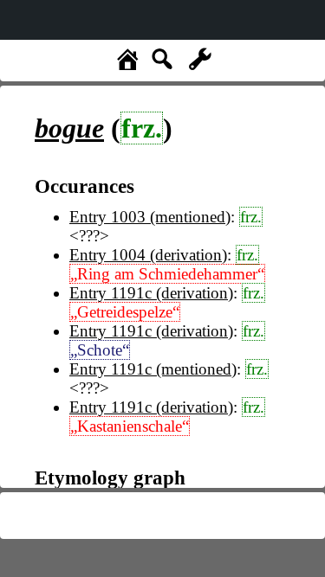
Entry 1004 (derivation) (148, 255)
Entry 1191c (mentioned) (153, 369)
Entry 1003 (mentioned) (150, 217)
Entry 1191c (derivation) (151, 293)
